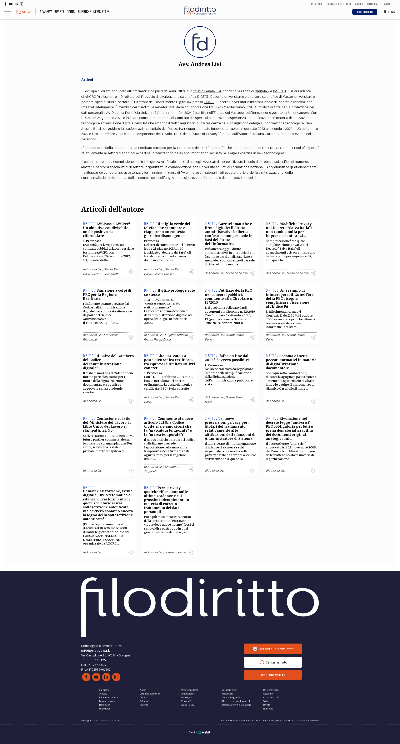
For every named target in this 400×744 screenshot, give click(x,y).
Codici (71, 11)
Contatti (103, 693)
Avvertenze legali (190, 689)
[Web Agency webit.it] (204, 732)
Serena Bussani (164, 274)
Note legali (186, 697)
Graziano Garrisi (237, 273)
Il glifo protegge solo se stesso (169, 292)
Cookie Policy (187, 704)
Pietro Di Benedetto (105, 274)
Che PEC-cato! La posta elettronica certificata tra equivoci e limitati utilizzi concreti (169, 362)
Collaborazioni (229, 689)
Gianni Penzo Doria (157, 339)
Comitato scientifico (150, 693)
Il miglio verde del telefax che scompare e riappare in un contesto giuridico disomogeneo (167, 230)
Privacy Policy (188, 701)
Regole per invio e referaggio (236, 704)
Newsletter (101, 11)
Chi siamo (104, 689)
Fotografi (144, 701)
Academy (46, 11)
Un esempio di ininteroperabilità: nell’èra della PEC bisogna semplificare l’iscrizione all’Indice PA (290, 298)
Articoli (88, 80)
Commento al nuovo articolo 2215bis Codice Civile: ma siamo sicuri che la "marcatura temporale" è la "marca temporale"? (168, 426)
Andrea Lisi (94, 269)
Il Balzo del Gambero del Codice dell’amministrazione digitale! (108, 362)
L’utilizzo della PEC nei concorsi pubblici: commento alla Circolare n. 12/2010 (229, 296)
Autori (143, 689)
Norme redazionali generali (236, 701)
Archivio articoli (271, 697)
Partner (144, 704)
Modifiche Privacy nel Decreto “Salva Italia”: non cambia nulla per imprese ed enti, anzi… (289, 230)
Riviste (59, 11)
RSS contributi (271, 689)
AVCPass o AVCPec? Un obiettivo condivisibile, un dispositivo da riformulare (106, 230)
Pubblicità (104, 708)
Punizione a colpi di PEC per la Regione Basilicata (107, 294)
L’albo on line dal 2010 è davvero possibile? (227, 358)
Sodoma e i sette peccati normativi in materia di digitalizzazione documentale (291, 362)
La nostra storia (107, 701)
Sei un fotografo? (231, 697)
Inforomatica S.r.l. (109, 697)
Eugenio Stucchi (176, 335)
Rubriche (84, 11)
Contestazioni (188, 693)
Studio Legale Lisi (207, 91)
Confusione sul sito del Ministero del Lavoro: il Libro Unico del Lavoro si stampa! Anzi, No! (107, 424)
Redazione (104, 704)
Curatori (144, 697)
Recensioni (227, 693)
